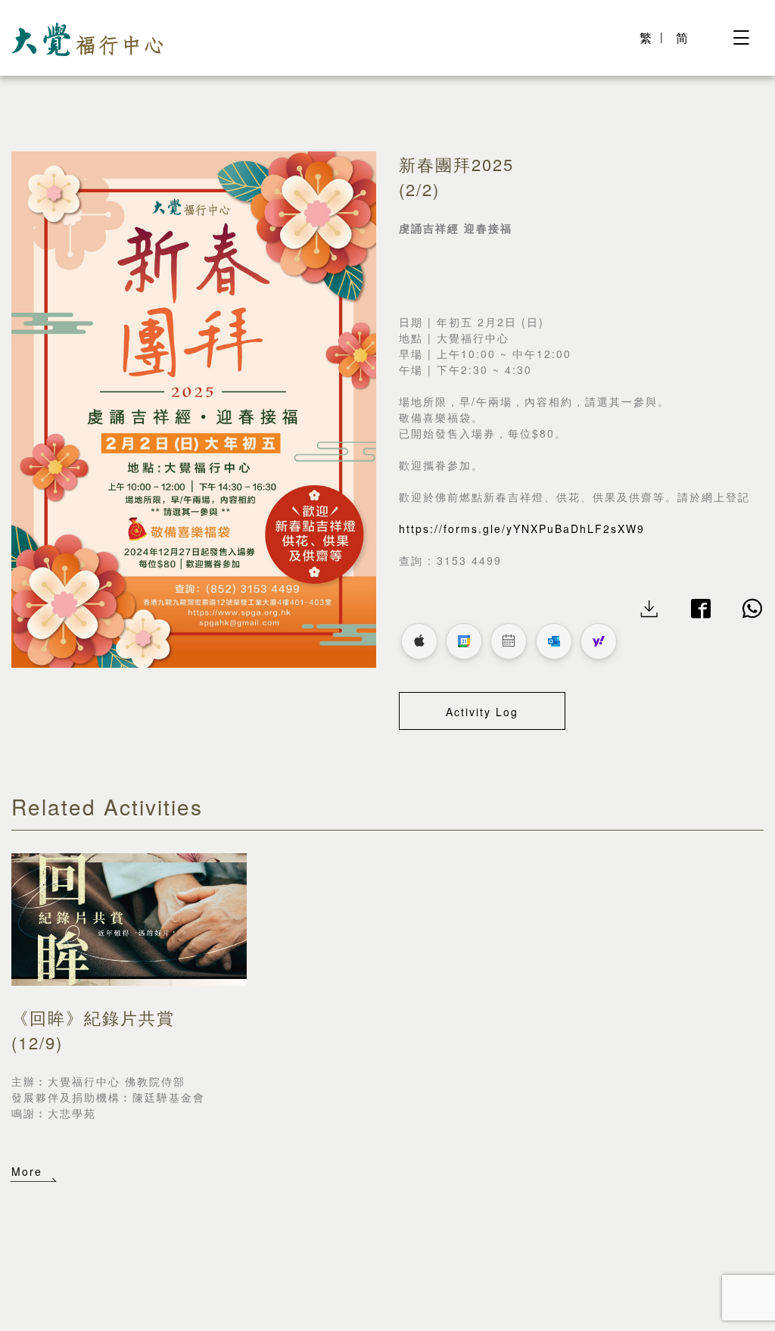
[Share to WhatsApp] (753, 610)
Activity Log (482, 711)
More (26, 1171)
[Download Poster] (650, 610)
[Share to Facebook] (701, 610)
